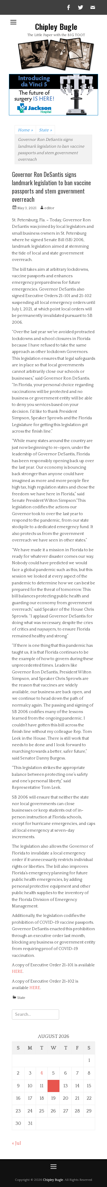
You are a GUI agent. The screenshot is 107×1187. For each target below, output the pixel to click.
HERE (17, 971)
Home (25, 130)
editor (49, 208)
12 (53, 1085)
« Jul (16, 1143)
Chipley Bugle (56, 26)
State (45, 130)
